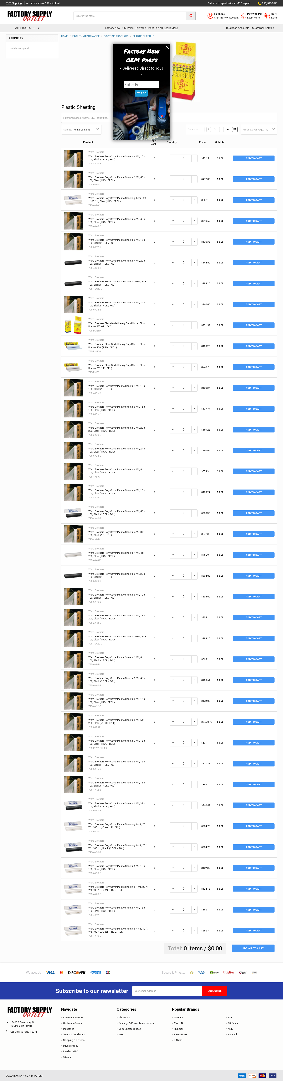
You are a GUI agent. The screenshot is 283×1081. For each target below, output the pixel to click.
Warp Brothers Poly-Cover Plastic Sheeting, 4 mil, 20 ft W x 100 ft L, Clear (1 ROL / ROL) (117, 888)
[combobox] (135, 16)
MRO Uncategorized (130, 1028)
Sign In (218, 17)
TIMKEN (178, 1017)
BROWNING (180, 1034)
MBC (121, 1034)
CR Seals (233, 1023)
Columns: (193, 129)
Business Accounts (237, 27)
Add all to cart (253, 948)
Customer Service (263, 27)
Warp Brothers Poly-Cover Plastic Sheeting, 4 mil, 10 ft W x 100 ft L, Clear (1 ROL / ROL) (117, 930)
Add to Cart (254, 158)
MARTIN (178, 1023)
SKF (230, 1017)
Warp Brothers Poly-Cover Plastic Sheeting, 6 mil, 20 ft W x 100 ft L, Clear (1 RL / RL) (117, 826)
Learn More (253, 17)
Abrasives (124, 1017)
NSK (230, 1028)
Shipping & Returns (74, 1040)
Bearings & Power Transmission (136, 1023)
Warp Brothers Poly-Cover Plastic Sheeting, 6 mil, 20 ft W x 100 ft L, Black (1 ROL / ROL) (117, 847)
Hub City (178, 1028)
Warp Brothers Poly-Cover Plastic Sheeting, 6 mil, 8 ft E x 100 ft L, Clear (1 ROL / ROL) (118, 200)
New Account (231, 17)
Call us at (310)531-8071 (23, 1031)
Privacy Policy (70, 1045)
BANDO (178, 1040)
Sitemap (67, 1057)
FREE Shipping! (14, 3)
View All (232, 1034)
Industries (68, 1028)
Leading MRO (70, 1051)
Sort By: (67, 129)
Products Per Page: (253, 129)
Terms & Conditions (74, 1034)
